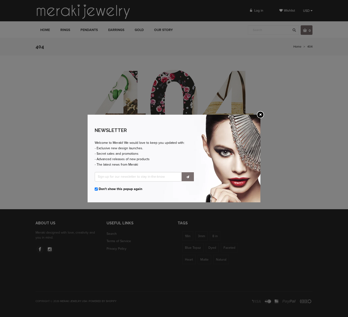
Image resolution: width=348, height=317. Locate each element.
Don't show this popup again (120, 189)
